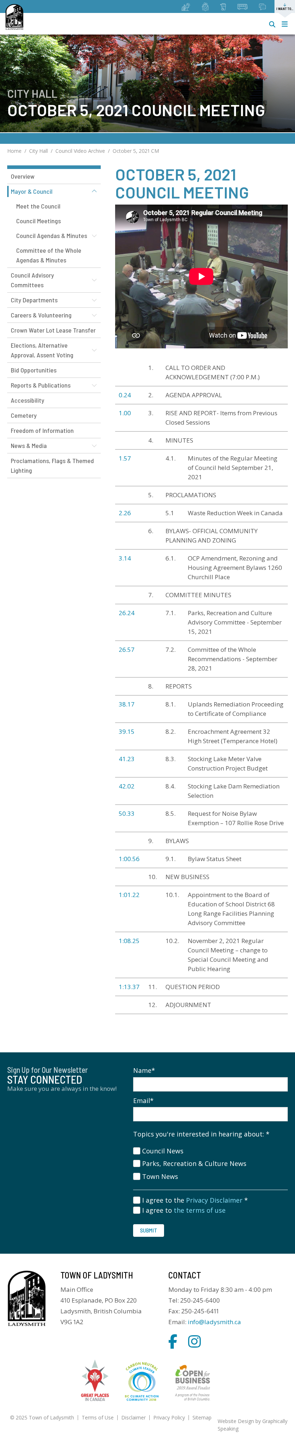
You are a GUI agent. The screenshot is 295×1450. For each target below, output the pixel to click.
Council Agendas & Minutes (51, 235)
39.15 (127, 731)
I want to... (284, 8)
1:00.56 (129, 859)
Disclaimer (133, 1417)
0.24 (125, 395)
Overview (23, 176)
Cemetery (24, 415)
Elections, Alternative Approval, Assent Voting (42, 350)
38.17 (127, 704)
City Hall (38, 150)
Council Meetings (38, 221)
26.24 (127, 613)
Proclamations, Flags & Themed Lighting (52, 465)
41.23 (127, 759)
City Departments (34, 300)
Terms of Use (98, 1417)
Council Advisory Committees (32, 280)
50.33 (127, 813)
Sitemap (202, 1417)
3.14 (125, 558)
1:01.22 (130, 895)
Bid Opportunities (33, 370)
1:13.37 (129, 987)
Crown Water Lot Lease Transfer (53, 330)
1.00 (125, 413)
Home (14, 150)
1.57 (125, 458)
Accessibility (27, 400)
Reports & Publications (41, 385)
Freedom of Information (42, 430)
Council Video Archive (80, 150)
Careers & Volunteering (41, 315)
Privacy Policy (169, 1417)
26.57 (127, 649)
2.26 (125, 513)
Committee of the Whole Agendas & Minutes (48, 255)
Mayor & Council (32, 191)
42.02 (127, 786)
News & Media (29, 445)
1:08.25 (129, 941)
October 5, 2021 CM (136, 150)
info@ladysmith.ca (214, 1322)
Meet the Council (38, 206)
